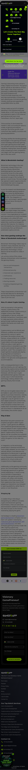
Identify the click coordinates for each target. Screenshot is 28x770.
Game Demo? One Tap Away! (14, 61)
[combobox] (4, 54)
